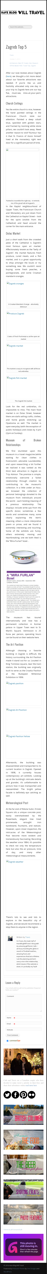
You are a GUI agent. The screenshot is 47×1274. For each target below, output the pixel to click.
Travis (11, 55)
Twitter (21, 33)
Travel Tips (26, 66)
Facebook (16, 33)
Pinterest (26, 33)
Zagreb (33, 66)
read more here (31, 1085)
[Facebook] (15, 1098)
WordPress (8, 1272)
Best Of (20, 63)
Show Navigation (37, 22)
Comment (10, 996)
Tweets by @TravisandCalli (12, 1229)
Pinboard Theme (19, 1268)
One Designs (31, 1268)
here (9, 76)
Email (11, 1024)
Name (11, 1018)
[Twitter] (7, 1098)
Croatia (26, 63)
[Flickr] (31, 1098)
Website (10, 1030)
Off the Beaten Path (16, 66)
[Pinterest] (23, 1098)
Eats (30, 63)
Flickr (31, 33)
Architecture (14, 63)
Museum (35, 63)
